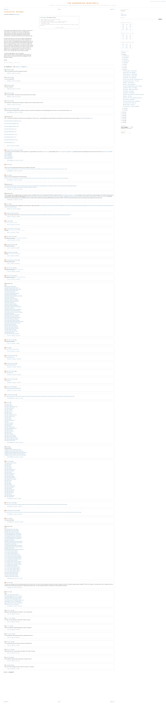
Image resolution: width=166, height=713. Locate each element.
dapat (34, 185)
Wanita (23, 185)
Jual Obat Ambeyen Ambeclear (10, 329)
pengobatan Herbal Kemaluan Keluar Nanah (13, 289)
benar (72, 196)
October (124, 59)
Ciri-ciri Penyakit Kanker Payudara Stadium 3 (13, 558)
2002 (123, 117)
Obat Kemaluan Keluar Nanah (10, 286)
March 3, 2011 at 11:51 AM (13, 88)
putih (66, 504)
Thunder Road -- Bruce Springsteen (129, 77)
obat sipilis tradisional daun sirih (11, 414)
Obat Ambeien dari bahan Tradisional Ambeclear (14, 312)
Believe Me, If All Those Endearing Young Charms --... (133, 97)
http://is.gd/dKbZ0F (8, 154)
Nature (105, 196)
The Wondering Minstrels (83, 3)
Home (59, 9)
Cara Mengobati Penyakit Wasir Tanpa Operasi (13, 542)
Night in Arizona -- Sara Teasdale (129, 72)
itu (34, 196)
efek (32, 187)
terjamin (27, 187)
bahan (10, 206)
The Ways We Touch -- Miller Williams (14, 12)
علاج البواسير (44, 178)
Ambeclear (99, 196)
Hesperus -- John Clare (127, 96)
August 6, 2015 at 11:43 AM (14, 374)
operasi (55, 185)
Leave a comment (21, 66)
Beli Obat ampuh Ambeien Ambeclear (12, 328)
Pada (17, 185)
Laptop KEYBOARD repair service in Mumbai (13, 597)
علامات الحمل (15, 178)
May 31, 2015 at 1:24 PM (13, 232)
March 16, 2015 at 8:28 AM (13, 208)
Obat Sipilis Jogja (8, 404)
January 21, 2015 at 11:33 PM (14, 189)
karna (104, 205)
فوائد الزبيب (7, 168)
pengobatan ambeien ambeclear (11, 294)
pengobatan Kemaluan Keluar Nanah (11, 287)
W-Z (126, 29)
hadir (45, 214)
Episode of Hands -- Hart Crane (129, 104)
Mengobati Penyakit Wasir (9, 540)
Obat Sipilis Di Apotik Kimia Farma (11, 437)
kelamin (90, 205)
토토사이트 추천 (9, 610)
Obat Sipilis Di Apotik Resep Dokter (11, 439)
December (125, 55)
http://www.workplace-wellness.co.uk (11, 126)
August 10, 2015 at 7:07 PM (14, 390)
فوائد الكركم (29, 178)
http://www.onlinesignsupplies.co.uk (85, 118)
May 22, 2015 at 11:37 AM (13, 224)
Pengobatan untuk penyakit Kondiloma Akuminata (14, 451)
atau (58, 185)
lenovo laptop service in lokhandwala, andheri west (14, 600)
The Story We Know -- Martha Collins (130, 75)
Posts (123, 132)
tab (68, 214)
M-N (130, 26)
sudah (64, 185)
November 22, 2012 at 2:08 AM (15, 112)
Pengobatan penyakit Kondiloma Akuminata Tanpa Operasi (16, 452)
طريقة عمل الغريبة (56, 168)
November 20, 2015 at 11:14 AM (15, 521)
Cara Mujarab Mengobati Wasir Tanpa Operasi (13, 537)
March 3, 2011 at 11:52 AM (13, 104)
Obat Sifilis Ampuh (8, 464)
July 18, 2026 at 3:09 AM (13, 637)
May (124, 67)
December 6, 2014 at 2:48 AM (14, 170)
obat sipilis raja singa (9, 410)
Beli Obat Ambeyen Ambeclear (10, 324)
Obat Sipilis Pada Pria (9, 429)
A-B (123, 24)
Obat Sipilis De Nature (9, 433)
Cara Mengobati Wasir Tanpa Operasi (12, 529)
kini (41, 214)
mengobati (28, 196)
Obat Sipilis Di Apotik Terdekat (10, 436)
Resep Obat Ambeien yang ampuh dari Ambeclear (14, 321)
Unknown (7, 204)
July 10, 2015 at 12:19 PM (13, 271)
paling (13, 504)
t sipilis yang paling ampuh (10, 420)
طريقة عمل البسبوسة (33, 168)
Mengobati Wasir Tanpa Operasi (11, 544)
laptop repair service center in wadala (12, 604)
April (124, 69)
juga (61, 185)
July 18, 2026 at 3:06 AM (13, 621)
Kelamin (14, 185)
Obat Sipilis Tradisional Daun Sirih (11, 406)
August (124, 62)
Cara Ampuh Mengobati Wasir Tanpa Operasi (13, 534)
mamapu (56, 205)
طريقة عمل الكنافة (41, 168)
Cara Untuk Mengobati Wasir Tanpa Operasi (13, 538)
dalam (62, 196)
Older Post (112, 9)
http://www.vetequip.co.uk (9, 142)
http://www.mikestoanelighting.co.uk (11, 123)
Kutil (12, 185)
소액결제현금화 (9, 665)
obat (89, 196)
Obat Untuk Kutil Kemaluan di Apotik (11, 572)
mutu (17, 187)
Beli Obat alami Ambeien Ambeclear (11, 326)
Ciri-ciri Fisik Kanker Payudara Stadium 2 (12, 566)
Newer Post (6, 9)
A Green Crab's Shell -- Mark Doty (129, 102)
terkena (26, 214)
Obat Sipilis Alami (8, 425)
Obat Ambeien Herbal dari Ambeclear (11, 305)
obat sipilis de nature (8, 405)
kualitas (21, 187)
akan (82, 196)
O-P (123, 27)
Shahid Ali (8, 591)
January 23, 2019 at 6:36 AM (14, 587)
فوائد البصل (39, 178)
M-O (126, 36)
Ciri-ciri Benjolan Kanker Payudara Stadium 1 (13, 562)
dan (21, 185)
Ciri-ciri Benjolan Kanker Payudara (11, 565)
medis (48, 185)
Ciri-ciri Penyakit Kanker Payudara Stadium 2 (13, 556)
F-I (130, 35)
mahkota (58, 504)
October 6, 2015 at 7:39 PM (14, 498)
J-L (123, 36)
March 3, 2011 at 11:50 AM (13, 73)
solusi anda (8, 518)
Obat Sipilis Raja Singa (9, 431)
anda (22, 214)
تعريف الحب (11, 178)
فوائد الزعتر (25, 178)
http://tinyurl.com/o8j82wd (107, 151)
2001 (123, 118)
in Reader (163, 1)
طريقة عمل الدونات (63, 168)
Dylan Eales (8, 582)
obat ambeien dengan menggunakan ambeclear (13, 295)
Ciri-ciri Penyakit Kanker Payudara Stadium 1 (13, 557)
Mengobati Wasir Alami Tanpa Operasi (12, 530)
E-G (130, 24)
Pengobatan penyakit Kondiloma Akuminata (13, 449)
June (124, 66)
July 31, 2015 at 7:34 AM (13, 351)
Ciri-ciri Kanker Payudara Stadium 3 (11, 553)
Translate (130, 128)
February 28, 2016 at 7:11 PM (14, 578)
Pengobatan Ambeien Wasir (11, 213)
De (103, 196)
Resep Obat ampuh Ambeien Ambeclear (12, 320)
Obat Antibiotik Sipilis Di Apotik (10, 462)
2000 (123, 120)
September (125, 60)
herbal (43, 205)
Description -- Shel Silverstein (128, 82)
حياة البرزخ (6, 178)
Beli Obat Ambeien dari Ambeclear (11, 325)
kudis (40, 214)
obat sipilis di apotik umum (10, 416)
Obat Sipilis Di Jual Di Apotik (10, 435)
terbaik (46, 196)
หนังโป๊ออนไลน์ (9, 69)
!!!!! (69, 214)
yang (24, 187)
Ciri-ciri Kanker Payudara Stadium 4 (11, 560)
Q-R (126, 27)
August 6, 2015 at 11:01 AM (14, 366)
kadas (36, 214)
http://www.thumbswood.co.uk (10, 129)
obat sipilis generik (8, 418)
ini (27, 185)
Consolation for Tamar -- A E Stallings (130, 87)
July (124, 64)
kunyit (64, 504)
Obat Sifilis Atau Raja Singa (10, 469)
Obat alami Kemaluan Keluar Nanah (11, 290)
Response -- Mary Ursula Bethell (129, 84)
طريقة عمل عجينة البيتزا (18, 168)
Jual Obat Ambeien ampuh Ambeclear (12, 333)
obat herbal (48, 214)
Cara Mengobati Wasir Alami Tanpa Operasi (13, 535)
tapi (59, 185)
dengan (50, 185)
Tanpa (26, 185)
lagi (87, 196)
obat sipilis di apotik (8, 409)
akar (70, 205)
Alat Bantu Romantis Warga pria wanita (13, 150)
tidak (29, 185)
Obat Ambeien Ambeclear (9, 297)
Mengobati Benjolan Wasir (9, 548)
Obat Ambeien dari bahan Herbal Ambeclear (13, 306)
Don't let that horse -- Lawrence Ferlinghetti (131, 106)
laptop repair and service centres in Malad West (14, 602)
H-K (123, 26)
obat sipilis (7, 421)
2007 (123, 52)
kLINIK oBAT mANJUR (10, 236)
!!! (70, 214)
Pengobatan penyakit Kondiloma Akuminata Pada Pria (15, 453)
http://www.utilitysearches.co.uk (11, 134)
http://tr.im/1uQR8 (8, 155)
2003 (123, 115)
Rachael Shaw (16, 14)
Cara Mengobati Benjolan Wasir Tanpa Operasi (13, 545)
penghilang (85, 205)
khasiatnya (64, 214)
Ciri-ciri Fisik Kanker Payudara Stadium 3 (12, 569)
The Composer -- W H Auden (128, 91)
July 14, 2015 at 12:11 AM (13, 335)
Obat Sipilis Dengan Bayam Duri (11, 428)
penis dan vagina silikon (62, 151)
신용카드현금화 (9, 657)
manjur (16, 504)
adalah (54, 196)
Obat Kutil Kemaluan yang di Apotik (11, 573)
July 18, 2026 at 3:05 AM (13, 613)
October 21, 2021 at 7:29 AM (14, 606)
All (130, 29)
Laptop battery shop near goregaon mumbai (13, 598)
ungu (56, 504)
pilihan (15, 206)
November (125, 57)
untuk (49, 196)
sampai (67, 205)
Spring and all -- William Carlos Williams (130, 89)
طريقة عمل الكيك (26, 168)
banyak (66, 185)
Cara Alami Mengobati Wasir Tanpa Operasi (13, 533)
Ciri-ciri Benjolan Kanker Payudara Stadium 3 (13, 564)
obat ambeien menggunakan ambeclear (12, 293)
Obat (52, 205)
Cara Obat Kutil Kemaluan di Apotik (11, 575)
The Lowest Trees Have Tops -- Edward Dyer (131, 101)
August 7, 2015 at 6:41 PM (13, 382)
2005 (123, 112)
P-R (130, 36)
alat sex (71, 151)
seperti (33, 214)
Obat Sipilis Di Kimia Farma (10, 440)
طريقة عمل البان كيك (49, 168)
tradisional (74, 185)
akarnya (72, 205)
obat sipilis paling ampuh (9, 408)
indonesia (49, 205)
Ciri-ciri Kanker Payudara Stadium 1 (11, 552)
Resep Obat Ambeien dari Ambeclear (11, 318)
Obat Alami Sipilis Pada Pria (10, 477)
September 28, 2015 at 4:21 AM (15, 398)
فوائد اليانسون (34, 178)
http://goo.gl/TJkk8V (8, 158)
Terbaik (7, 187)
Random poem (123, 14)
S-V (123, 38)
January (124, 110)
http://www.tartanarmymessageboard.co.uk (13, 120)
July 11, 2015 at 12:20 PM (13, 279)
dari (56, 196)
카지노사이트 (8, 626)
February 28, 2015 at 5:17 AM (14, 199)
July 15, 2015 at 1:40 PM (13, 343)
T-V (123, 29)
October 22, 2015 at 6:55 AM (14, 514)
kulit (31, 214)
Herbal (7, 446)
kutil (5, 187)
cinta (5, 512)
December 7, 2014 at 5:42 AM (14, 179)
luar (58, 196)
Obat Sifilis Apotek (8, 466)
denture (45, 205)
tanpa (30, 187)
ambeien (8, 504)
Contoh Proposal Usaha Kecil (11, 108)
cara (53, 185)
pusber (71, 110)
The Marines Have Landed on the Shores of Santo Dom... (134, 94)
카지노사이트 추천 (9, 618)
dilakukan (37, 185)
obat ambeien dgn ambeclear (10, 291)
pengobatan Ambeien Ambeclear (11, 304)
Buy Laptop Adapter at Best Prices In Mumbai (13, 596)
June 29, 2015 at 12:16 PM (13, 240)
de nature (53, 214)
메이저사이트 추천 (9, 633)
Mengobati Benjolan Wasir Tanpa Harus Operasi (14, 546)
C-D (126, 24)
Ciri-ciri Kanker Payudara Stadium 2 (11, 550)
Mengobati (9, 185)
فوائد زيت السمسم (50, 178)
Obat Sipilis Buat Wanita (9, 470)
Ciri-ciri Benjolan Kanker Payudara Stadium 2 (13, 561)
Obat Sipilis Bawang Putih (9, 473)
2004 (123, 113)
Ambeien (32, 196)
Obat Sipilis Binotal (8, 472)
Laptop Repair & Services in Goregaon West (13, 601)
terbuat (6, 206)
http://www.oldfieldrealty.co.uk (10, 131)
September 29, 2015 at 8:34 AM (15, 442)
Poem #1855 (43, 17)
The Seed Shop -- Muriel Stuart (129, 99)
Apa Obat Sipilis (8, 465)
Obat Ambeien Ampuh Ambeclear (11, 298)
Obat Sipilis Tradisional (9, 422)
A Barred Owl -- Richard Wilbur (128, 92)
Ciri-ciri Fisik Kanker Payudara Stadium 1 (12, 568)
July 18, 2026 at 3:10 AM (13, 645)
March (124, 108)
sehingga (65, 196)
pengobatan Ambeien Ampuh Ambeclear (12, 314)
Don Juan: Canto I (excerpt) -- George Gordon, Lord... (133, 79)
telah (43, 214)
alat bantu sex (45, 151)
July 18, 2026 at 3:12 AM (13, 660)
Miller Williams (60, 27)
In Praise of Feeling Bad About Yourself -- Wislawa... (133, 86)
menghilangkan (61, 205)
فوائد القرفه (11, 168)
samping (34, 187)
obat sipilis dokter (8, 417)
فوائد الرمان (56, 178)
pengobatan (44, 185)
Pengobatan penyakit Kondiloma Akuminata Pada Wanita (15, 455)
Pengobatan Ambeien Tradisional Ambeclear (13, 309)
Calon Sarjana (8, 461)
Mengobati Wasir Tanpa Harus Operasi (12, 531)
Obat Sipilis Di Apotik (9, 424)
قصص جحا (20, 178)
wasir (11, 504)
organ (98, 205)
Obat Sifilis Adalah (8, 468)
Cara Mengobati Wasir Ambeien (12, 228)
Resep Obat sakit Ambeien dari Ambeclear (12, 322)
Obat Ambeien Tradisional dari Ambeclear (12, 310)
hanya (32, 185)
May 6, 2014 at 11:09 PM (13, 145)
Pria (19, 185)
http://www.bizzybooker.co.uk (10, 137)
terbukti (60, 214)
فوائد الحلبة (66, 178)
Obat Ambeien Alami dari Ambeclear (11, 301)
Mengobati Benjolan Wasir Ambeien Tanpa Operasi (14, 549)
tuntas (76, 196)
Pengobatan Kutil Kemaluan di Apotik (12, 576)
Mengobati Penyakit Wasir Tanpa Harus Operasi (14, 541)
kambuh (85, 196)
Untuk (6, 185)
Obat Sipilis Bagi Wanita (9, 475)
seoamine (8, 164)
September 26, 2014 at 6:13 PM (15, 160)
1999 (123, 122)
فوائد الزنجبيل (61, 178)
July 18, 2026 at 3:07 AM (13, 629)
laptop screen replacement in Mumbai (12, 594)
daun (54, 504)
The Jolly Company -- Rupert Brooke (130, 70)
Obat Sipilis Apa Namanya (9, 476)
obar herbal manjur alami (10, 244)
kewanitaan (101, 205)
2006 (123, 54)
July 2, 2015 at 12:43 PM (13, 247)
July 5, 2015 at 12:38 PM (13, 263)
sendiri (36, 196)
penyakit (29, 214)
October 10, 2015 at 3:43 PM (14, 506)
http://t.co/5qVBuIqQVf (9, 157)
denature (80, 205)
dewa (61, 504)
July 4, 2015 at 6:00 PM (13, 255)
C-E (126, 35)
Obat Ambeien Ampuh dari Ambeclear (12, 316)
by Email (158, 1)
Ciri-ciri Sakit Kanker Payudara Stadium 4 (12, 554)
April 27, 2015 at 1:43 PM (13, 216)
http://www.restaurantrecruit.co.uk (11, 139)
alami (6, 396)
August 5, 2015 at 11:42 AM (14, 359)
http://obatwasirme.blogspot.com (68, 195)
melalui (40, 185)
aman (93, 205)
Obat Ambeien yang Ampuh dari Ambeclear (13, 317)
